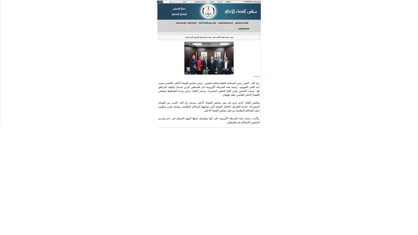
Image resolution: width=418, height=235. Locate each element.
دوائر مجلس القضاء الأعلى (207, 22)
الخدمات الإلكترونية (200, 1)
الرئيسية (219, 1)
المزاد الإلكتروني (243, 28)
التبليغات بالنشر (181, 22)
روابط (184, 1)
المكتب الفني (191, 22)
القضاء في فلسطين (241, 22)
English (228, 1)
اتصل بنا (211, 1)
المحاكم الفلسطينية (225, 22)
